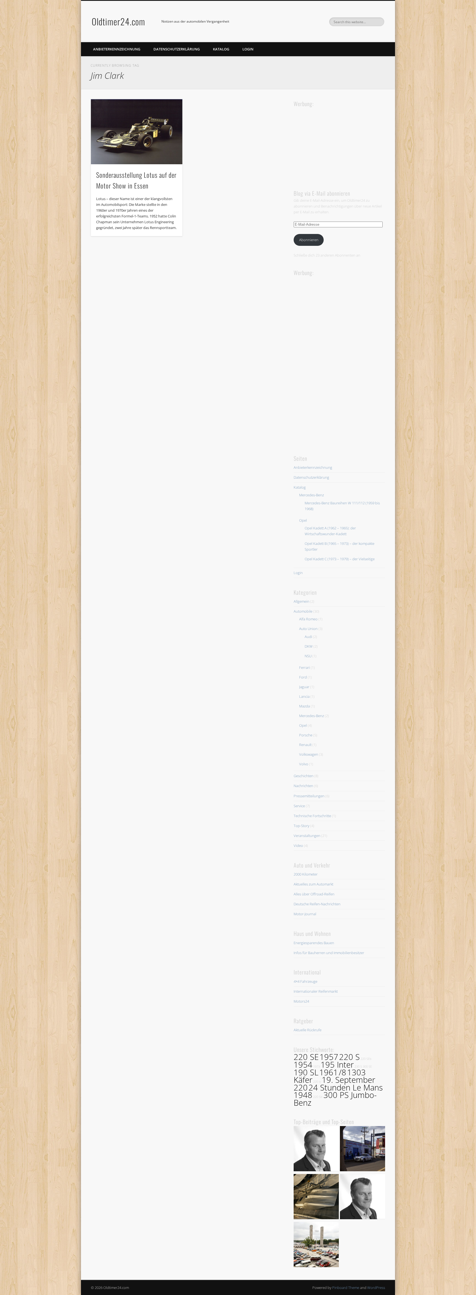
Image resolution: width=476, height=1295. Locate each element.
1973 (316, 1066)
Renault (305, 744)
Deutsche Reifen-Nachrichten (317, 903)
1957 (329, 1056)
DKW (309, 646)
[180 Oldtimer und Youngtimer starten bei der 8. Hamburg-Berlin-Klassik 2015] (316, 1245)
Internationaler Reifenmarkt (316, 991)
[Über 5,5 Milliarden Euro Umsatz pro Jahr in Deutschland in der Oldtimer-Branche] (316, 1149)
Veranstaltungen (307, 835)
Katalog (221, 49)
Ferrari (304, 667)
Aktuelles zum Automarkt (313, 884)
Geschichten (303, 775)
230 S (358, 1066)
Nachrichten (303, 785)
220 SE (306, 1056)
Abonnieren (308, 239)
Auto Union (308, 628)
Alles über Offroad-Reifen (314, 894)
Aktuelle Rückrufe (307, 1029)
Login (247, 49)
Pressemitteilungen (309, 795)
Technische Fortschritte (312, 815)
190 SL (306, 1072)
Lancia (304, 696)
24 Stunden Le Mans (346, 1087)
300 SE (367, 1066)
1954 (303, 1064)
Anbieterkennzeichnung (116, 49)
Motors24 (301, 1001)
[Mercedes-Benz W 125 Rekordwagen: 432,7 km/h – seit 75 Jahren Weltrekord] (316, 1197)
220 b (317, 1082)
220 (301, 1087)
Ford (303, 677)
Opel (303, 520)
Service (299, 805)
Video (298, 845)
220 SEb (366, 1059)
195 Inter (337, 1064)
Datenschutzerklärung (176, 49)
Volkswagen (308, 754)
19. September (348, 1079)
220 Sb (318, 1097)
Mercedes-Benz (311, 494)
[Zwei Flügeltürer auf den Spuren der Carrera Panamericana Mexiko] (362, 1149)
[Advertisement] (335, 142)
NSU (308, 655)
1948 (303, 1094)
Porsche (305, 735)
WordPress (376, 1287)
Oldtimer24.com (118, 21)
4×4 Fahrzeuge (305, 981)
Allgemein (301, 601)
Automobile (303, 611)
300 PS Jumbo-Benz (335, 1098)
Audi (308, 636)
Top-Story (301, 825)
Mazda (304, 706)
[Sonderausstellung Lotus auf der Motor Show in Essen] (136, 131)
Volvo (303, 763)
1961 (328, 1072)
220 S (349, 1056)
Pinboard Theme (345, 1287)
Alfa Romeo (308, 618)
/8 (342, 1072)
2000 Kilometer (306, 874)
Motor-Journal (305, 913)
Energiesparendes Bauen (314, 942)
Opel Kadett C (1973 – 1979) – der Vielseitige (340, 558)
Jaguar (304, 686)
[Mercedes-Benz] (362, 1197)
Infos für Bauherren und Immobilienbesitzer (329, 952)
